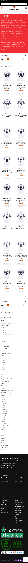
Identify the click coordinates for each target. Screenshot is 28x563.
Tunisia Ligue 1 (4, 442)
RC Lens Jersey (18, 487)
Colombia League (5, 337)
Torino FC (4, 429)
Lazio (3, 417)
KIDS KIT (3, 358)
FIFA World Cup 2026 (6, 353)
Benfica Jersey (18, 490)
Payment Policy (18, 512)
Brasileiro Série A (5, 325)
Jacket (2, 355)
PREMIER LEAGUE (4, 500)
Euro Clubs (3, 344)
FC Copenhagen (5, 346)
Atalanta (4, 401)
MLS (2, 372)
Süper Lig (3, 438)
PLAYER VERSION (5, 381)
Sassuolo (4, 427)
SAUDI (2, 510)
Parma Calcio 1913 (6, 425)
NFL (2, 376)
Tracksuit (3, 440)
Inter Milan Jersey (19, 483)
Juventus (4, 415)
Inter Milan (4, 413)
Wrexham (3, 449)
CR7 (2, 339)
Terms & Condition (19, 508)
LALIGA (2, 502)
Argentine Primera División (7, 323)
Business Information (19, 502)
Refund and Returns (19, 506)
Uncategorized (4, 447)
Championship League (6, 334)
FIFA (2, 351)
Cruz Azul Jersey (4, 481)
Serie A (6, 12)
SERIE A (2, 508)
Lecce (3, 419)
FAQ (16, 522)
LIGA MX (2, 494)
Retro (2, 388)
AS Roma (4, 399)
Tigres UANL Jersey (5, 483)
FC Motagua (4, 348)
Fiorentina (4, 409)
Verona (3, 433)
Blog (16, 516)
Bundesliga (3, 327)
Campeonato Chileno (6, 330)
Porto (2, 383)
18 (2, 62)
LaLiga (2, 360)
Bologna (4, 403)
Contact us (17, 514)
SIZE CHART (17, 518)
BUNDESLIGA (3, 504)
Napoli (3, 421)
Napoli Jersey (4, 487)
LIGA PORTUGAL (4, 496)
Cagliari (3, 405)
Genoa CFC (4, 411)
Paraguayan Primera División (8, 379)
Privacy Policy (18, 504)
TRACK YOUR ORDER (18, 520)
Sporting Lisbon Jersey (6, 492)
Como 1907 (4, 407)
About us (17, 500)
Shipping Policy (18, 510)
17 (24, 58)
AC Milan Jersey (4, 490)
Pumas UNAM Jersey (5, 485)
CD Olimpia (3, 332)
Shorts (2, 435)
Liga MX (3, 362)
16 (21, 58)
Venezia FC (4, 431)
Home (2, 12)
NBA (2, 374)
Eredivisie (3, 341)
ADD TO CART (7, 93)
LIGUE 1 (2, 506)
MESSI (2, 369)
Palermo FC (4, 423)
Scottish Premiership (6, 392)
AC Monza (3, 320)
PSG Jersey (17, 485)
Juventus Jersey (18, 481)
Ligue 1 (2, 367)
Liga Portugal (4, 365)
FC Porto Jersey (18, 492)
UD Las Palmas (4, 445)
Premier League (5, 386)
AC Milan (4, 397)
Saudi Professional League (7, 390)
